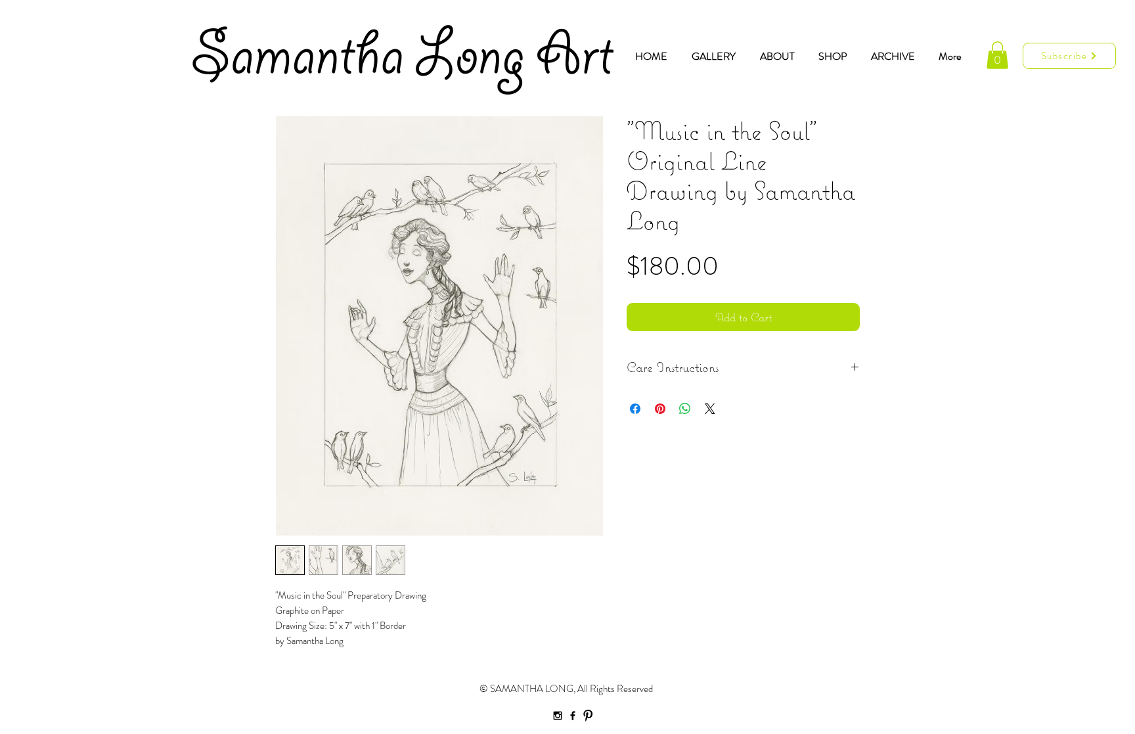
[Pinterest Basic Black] (588, 716)
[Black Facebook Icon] (573, 716)
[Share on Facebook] (635, 409)
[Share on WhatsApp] (685, 409)
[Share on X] (710, 409)
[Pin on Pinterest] (660, 409)
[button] (997, 55)
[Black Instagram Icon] (558, 716)
